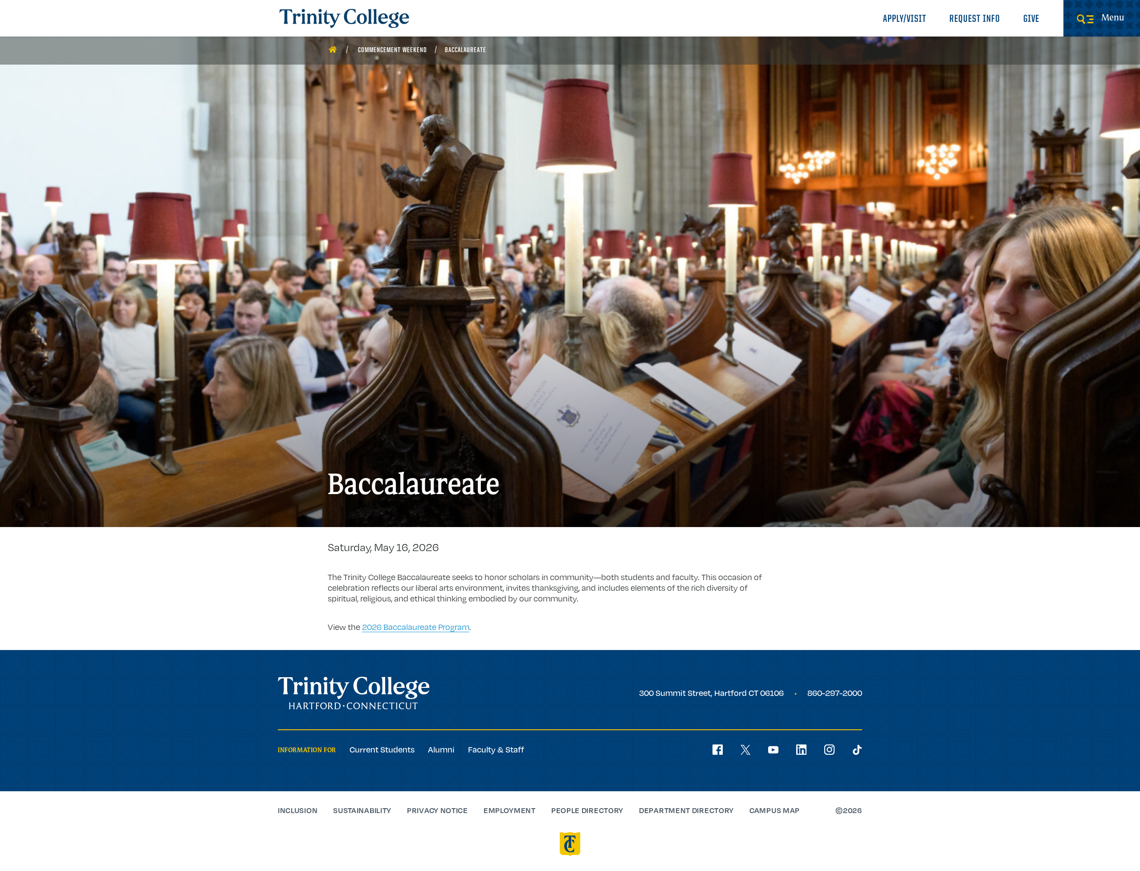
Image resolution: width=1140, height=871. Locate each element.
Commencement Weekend (392, 50)
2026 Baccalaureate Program (415, 627)
